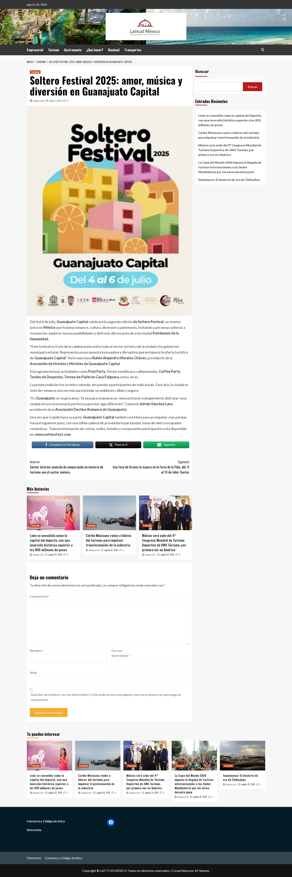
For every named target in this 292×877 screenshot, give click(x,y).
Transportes (132, 50)
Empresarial (35, 50)
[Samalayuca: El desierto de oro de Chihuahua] (242, 755)
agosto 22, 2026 (55, 554)
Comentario (40, 596)
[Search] (262, 49)
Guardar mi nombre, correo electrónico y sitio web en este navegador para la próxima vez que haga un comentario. (106, 697)
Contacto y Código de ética (46, 821)
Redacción (38, 100)
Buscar (202, 71)
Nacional (113, 50)
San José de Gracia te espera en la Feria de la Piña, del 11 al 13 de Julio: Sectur (151, 466)
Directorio (34, 830)
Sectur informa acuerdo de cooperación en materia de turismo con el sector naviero (66, 466)
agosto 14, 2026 (111, 550)
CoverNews (180, 870)
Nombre (37, 650)
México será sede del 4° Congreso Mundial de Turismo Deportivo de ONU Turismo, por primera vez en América (164, 542)
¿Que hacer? (94, 50)
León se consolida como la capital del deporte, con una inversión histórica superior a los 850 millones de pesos (51, 542)
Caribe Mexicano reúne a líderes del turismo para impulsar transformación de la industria (108, 540)
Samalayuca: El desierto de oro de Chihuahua (229, 179)
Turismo (53, 50)
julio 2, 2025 (55, 100)
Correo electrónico (120, 653)
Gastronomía (72, 50)
